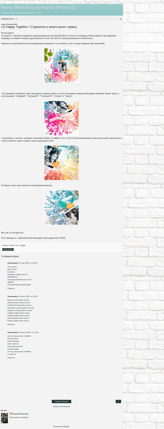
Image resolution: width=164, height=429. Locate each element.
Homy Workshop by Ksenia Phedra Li (38, 7)
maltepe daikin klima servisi (18, 313)
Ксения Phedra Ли (20, 414)
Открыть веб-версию (61, 406)
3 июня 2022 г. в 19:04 (28, 296)
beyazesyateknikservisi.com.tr (19, 280)
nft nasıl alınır (12, 338)
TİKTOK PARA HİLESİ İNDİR (18, 285)
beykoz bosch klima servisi (18, 300)
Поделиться (8, 249)
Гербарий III (46, 96)
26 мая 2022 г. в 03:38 (28, 263)
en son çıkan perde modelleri (19, 336)
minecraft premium (15, 346)
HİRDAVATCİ (12, 277)
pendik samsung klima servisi (19, 305)
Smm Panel (12, 269)
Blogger (66, 426)
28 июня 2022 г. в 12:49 (28, 332)
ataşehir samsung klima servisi (19, 310)
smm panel (11, 267)
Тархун (68, 96)
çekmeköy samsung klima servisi (20, 308)
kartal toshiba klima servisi (18, 318)
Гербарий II (33, 96)
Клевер (57, 96)
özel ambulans (13, 341)
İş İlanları (11, 272)
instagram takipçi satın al (17, 274)
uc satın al (11, 354)
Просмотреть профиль (19, 417)
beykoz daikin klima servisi (18, 321)
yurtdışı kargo (13, 349)
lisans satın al (12, 344)
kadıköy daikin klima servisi (18, 315)
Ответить (11, 288)
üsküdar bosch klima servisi (18, 303)
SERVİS (10, 282)
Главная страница (61, 401)
